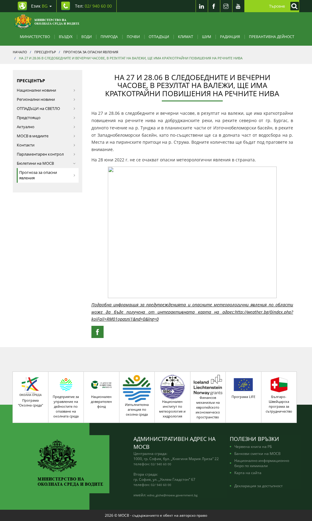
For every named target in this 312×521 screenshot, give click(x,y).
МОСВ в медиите (32, 136)
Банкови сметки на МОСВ (257, 453)
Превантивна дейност (271, 36)
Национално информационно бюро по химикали (261, 463)
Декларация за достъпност (258, 485)
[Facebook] (214, 6)
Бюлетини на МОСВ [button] (35, 163)
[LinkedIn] (202, 6)
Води (86, 36)
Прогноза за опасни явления (38, 175)
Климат (185, 36)
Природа (109, 36)
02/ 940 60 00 (161, 464)
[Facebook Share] (97, 332)
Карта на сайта (247, 472)
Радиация (230, 36)
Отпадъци (159, 36)
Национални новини (36, 90)
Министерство (35, 36)
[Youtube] (238, 6)
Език (39, 6)
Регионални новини (36, 99)
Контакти (25, 145)
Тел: (93, 6)
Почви (133, 36)
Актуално (25, 126)
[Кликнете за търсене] (293, 6)
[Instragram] (226, 6)
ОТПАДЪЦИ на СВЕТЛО (38, 108)
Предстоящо (29, 117)
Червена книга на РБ (253, 446)
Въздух (66, 36)
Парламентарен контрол (40, 154)
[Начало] (46, 21)
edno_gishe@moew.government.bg (172, 495)
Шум (206, 36)
